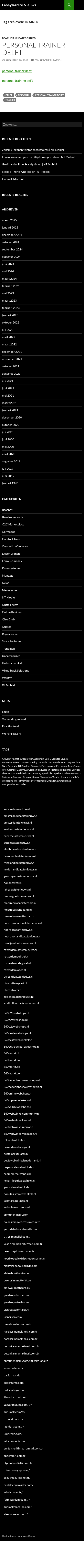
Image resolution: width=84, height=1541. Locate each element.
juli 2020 (7, 432)
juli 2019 (7, 468)
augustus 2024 (11, 256)
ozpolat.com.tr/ (13, 1419)
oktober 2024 (10, 242)
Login (5, 711)
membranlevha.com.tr (18, 1324)
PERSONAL (24, 95)
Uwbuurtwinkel (12, 663)
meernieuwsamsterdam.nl (20, 903)
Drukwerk (36, 766)
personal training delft (17, 80)
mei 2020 (8, 446)
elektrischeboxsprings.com (21, 1265)
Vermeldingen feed (14, 719)
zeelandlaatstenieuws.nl (19, 996)
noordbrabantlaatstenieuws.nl (23, 923)
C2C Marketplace (13, 524)
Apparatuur (27, 758)
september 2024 (12, 249)
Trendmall (8, 648)
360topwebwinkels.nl (17, 1100)
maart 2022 (9, 344)
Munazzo (7, 575)
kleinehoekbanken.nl (17, 1273)
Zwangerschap (63, 780)
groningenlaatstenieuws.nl (20, 876)
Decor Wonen (11, 553)
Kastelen (45, 769)
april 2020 (8, 454)
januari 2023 (10, 315)
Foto (4, 769)
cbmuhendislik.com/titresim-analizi (26, 1360)
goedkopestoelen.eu (16, 1302)
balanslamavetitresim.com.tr (22, 1222)
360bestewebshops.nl (17, 1033)
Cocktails (42, 762)
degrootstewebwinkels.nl (19, 1167)
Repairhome (10, 634)
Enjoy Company (12, 561)
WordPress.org (11, 733)
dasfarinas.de (12, 1375)
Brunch (64, 758)
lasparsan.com (13, 1317)
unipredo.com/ (13, 1433)
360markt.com (13, 1073)
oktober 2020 (10, 424)
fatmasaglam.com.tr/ (17, 1499)
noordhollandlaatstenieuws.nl (22, 936)
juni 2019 (8, 476)
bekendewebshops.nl (17, 1147)
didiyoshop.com (14, 1390)
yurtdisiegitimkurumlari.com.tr (23, 1448)
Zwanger (51, 780)
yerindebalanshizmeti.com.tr (22, 1229)
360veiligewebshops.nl (18, 1107)
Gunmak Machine (13, 179)
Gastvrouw (22, 769)
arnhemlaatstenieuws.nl (19, 829)
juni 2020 (8, 439)
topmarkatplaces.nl (16, 1200)
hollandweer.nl (13, 882)
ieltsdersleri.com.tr (16, 1441)
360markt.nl (11, 1053)
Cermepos (8, 531)
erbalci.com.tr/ (13, 1492)
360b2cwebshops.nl (16, 1026)
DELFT (9, 95)
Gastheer (11, 769)
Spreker (58, 773)
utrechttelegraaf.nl (15, 983)
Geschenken (34, 769)
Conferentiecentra (57, 762)
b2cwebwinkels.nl (15, 1140)
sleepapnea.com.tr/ (16, 1514)
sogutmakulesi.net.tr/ (17, 1477)
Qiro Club (8, 619)
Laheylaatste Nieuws (19, 5)
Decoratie (13, 766)
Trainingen (7, 777)
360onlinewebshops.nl (18, 1093)
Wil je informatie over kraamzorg (30, 780)
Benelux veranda (12, 517)
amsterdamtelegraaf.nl (18, 822)
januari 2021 (10, 410)
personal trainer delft (33, 48)
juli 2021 (7, 381)
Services (76, 769)
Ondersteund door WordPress (18, 1536)
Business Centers (10, 762)
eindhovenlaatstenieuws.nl (20, 849)
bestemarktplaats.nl (16, 1153)
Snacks (11, 773)
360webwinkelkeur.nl (17, 1120)
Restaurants (57, 769)
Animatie (16, 758)
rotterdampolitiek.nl (16, 956)
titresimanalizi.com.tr (17, 1236)
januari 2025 (10, 227)
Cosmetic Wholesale (15, 546)
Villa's (76, 777)
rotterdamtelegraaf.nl (17, 963)
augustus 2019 (11, 461)
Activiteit (6, 758)
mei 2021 (8, 395)
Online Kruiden (12, 612)
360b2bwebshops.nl (16, 1013)
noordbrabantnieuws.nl (18, 929)
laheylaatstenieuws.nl (17, 889)
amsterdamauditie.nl (17, 809)
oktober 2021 (10, 366)
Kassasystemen (11, 568)
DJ (19, 766)
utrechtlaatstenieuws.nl (18, 976)
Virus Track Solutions (15, 670)
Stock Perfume (11, 641)
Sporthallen (47, 773)
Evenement (61, 766)
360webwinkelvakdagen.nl (20, 1133)
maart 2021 (9, 402)
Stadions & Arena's (71, 773)
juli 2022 (7, 329)
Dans (4, 766)
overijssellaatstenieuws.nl (20, 943)
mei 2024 (8, 271)
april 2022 (8, 337)
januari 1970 (10, 483)
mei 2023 (8, 293)
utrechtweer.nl (13, 990)
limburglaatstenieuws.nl (19, 896)
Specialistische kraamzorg (28, 773)
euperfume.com (14, 1382)
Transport (17, 777)
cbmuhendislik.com (16, 1214)
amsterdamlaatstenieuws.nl (21, 815)
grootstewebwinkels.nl (18, 1187)
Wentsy (7, 677)
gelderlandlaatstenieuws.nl (21, 869)
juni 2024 (8, 264)
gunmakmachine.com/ (18, 1507)
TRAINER (10, 100)
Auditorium (38, 758)
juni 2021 (8, 388)
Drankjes (25, 766)
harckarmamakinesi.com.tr (21, 1331)
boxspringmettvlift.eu (17, 1280)
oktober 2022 (10, 322)
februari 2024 (11, 286)
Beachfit (8, 38)
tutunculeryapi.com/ (17, 1470)
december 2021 (12, 351)
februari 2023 (11, 307)
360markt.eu (12, 1060)
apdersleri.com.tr (14, 1455)
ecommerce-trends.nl (17, 1173)
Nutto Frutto (10, 604)
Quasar (6, 626)
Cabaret (24, 762)
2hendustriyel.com (15, 1397)
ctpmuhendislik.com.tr (18, 1463)
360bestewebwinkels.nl (18, 1040)
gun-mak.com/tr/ (14, 1412)
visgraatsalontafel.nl (16, 1309)
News (5, 582)
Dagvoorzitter (74, 762)
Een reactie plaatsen (48, 60)
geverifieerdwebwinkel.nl (19, 1180)
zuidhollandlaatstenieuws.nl (21, 1003)
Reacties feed (10, 726)
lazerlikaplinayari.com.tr (19, 1251)
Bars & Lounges (52, 758)
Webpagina (7, 780)
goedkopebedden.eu (16, 1295)
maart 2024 (9, 278)
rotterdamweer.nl (15, 970)
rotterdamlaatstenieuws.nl (20, 949)
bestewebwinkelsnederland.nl (22, 1160)
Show (4, 773)
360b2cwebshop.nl (16, 1019)
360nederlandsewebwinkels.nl (23, 1086)
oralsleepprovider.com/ (18, 1485)
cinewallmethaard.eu (17, 1287)
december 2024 (12, 234)
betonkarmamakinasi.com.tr (21, 1353)
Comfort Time (11, 539)
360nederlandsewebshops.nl (22, 1080)
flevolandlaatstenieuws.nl (20, 856)
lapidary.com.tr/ (14, 1426)
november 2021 (12, 359)
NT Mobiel (8, 597)
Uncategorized (25, 38)
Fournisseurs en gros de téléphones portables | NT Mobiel (38, 157)
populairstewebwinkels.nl (20, 1194)
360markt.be (12, 1066)
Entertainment (48, 766)
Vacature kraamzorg (62, 777)
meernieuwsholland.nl (18, 909)
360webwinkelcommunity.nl (22, 1113)
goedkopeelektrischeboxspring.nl (24, 1258)
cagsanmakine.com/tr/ (18, 1404)
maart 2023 (9, 300)
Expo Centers (74, 766)
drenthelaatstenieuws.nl (19, 836)
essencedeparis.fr (15, 1368)
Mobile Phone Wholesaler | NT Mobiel (26, 171)
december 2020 (12, 417)
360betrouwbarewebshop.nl (22, 1046)
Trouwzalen (46, 777)
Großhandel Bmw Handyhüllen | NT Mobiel (29, 164)
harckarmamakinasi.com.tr (21, 1338)
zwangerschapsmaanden (14, 784)
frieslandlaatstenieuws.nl (19, 862)
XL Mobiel (8, 685)
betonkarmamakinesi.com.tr (21, 1346)
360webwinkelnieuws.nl (19, 1127)
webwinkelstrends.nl (17, 1207)
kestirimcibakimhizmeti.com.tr (23, 1244)
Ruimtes (67, 769)
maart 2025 (9, 220)
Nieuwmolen (10, 590)
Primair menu (79, 5)
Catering (33, 762)
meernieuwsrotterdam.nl (19, 916)
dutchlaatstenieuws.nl (17, 842)
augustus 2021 (11, 373)
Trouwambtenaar (31, 777)
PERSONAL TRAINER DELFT (49, 95)
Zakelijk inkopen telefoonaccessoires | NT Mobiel (33, 149)
